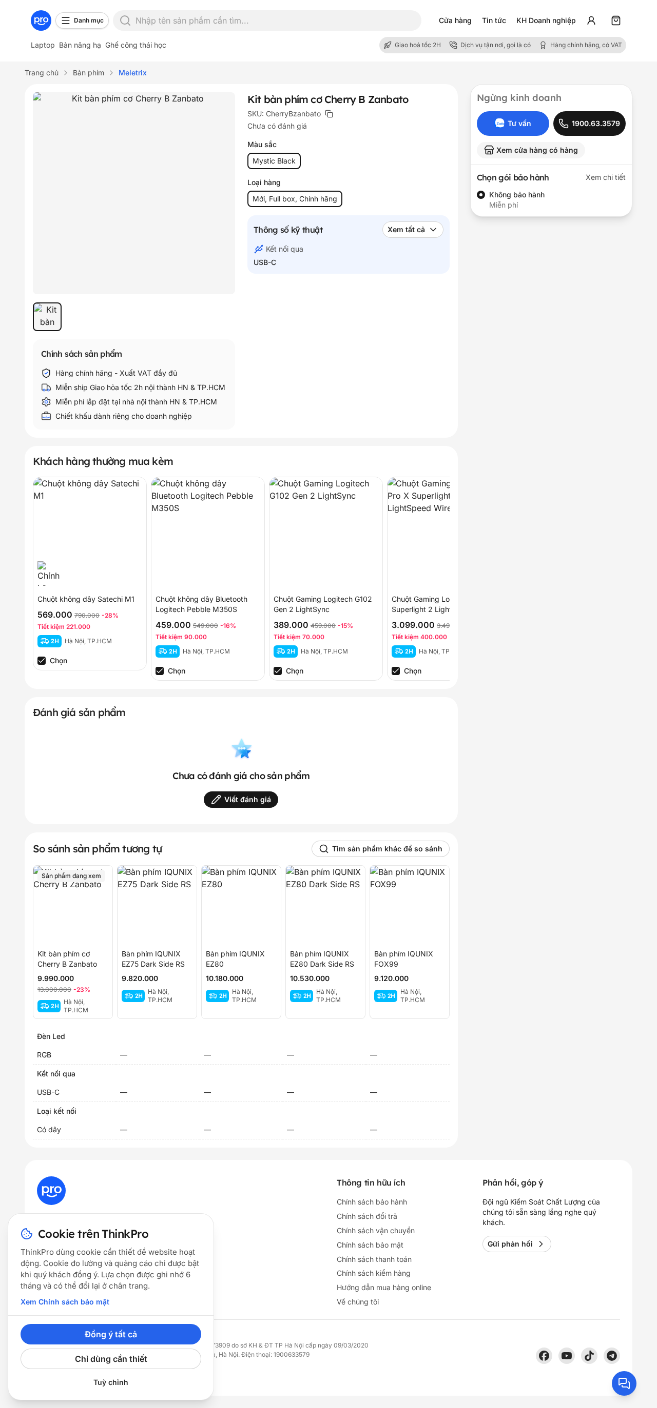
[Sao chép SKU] (329, 114)
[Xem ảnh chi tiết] (134, 193)
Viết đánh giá (247, 799)
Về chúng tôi (358, 1301)
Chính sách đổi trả (367, 1216)
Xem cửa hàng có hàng (537, 150)
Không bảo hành (517, 194)
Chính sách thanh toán (374, 1259)
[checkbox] (41, 661)
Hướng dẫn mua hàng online (384, 1287)
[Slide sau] (431, 578)
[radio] (481, 195)
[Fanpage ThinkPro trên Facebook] (544, 1356)
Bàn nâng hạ (80, 44)
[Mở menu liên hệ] (624, 1383)
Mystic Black (274, 160)
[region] (134, 316)
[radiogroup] (551, 200)
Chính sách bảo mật (370, 1244)
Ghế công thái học (135, 44)
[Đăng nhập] (591, 20)
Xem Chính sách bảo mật (65, 1301)
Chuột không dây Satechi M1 (85, 599)
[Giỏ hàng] (616, 20)
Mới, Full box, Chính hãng (295, 198)
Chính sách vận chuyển (376, 1230)
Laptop (43, 44)
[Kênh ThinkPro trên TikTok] (589, 1356)
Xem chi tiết (606, 177)
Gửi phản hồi (510, 1243)
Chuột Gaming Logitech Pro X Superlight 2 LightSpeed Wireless (441, 609)
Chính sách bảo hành (372, 1201)
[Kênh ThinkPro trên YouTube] (566, 1356)
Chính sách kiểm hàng (374, 1273)
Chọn (58, 660)
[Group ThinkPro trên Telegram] (612, 1356)
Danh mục (89, 20)
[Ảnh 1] (47, 316)
